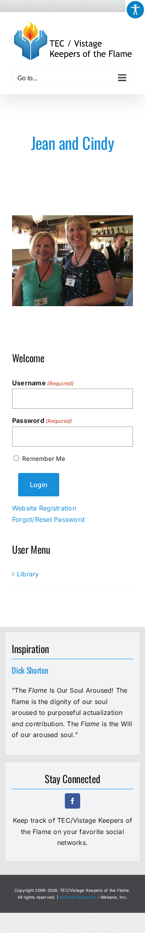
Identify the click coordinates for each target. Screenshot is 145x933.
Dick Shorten (30, 670)
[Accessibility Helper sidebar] (135, 9)
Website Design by (77, 897)
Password (42, 420)
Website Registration (44, 508)
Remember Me (43, 458)
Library (28, 574)
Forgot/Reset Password (48, 519)
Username (43, 383)
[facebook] (72, 801)
